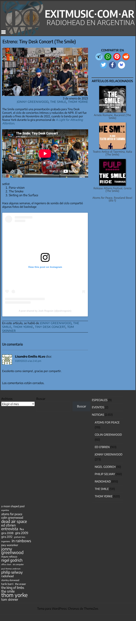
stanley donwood (10, 580)
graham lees (19, 537)
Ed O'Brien (102, 447)
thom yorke (23, 326)
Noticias (98, 414)
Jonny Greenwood (32, 101)
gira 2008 (7, 533)
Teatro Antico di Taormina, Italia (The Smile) (112, 153)
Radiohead (103, 481)
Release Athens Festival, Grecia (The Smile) (112, 189)
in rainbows (21, 541)
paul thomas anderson (10, 568)
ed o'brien (8, 525)
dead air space (14, 521)
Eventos (98, 407)
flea (22, 529)
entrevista (9, 529)
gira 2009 (21, 533)
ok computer (18, 564)
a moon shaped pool (12, 506)
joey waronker (9, 545)
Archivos (7, 399)
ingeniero (5, 541)
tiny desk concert (50, 326)
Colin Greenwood (108, 434)
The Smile (58, 101)
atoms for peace (11, 514)
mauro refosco (9, 556)
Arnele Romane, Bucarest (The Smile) (112, 116)
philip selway (12, 572)
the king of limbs (12, 587)
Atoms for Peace (107, 422)
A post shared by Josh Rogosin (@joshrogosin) (45, 310)
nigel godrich (105, 467)
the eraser (20, 583)
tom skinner (9, 599)
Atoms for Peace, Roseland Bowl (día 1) (112, 199)
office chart (6, 564)
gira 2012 (6, 536)
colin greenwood (12, 517)
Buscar (40, 399)
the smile (8, 591)
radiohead (7, 576)
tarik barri (7, 583)
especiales (99, 400)
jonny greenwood (55, 322)
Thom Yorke (78, 101)
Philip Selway (105, 474)
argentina (5, 510)
